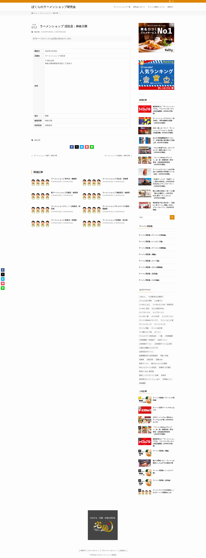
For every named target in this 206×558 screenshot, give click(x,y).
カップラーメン (158, 312)
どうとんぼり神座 (145, 301)
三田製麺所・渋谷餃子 (147, 340)
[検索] (173, 1)
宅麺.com (159, 359)
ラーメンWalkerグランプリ (148, 320)
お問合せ (122, 550)
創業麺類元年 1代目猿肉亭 (148, 356)
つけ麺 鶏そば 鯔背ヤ (155, 297)
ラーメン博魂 (144, 328)
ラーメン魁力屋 (156, 328)
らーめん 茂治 (144, 308)
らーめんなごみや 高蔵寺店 (163, 304)
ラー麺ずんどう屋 (145, 332)
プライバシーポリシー (109, 550)
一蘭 (160, 336)
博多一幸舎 (164, 356)
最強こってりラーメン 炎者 (148, 375)
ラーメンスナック (145, 324)
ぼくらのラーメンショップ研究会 (53, 6)
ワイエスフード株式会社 (147, 336)
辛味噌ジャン (167, 379)
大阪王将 (150, 359)
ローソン (157, 332)
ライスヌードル (167, 316)
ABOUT (83, 550)
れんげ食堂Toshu (158, 308)
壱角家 (141, 359)
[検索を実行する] (172, 217)
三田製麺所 (169, 336)
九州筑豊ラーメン (145, 344)
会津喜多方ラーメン (146, 352)
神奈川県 (36, 32)
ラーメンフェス (159, 324)
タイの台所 (155, 316)
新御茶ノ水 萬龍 (164, 367)
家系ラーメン (144, 363)
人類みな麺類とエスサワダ (148, 348)
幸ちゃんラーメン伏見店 (147, 367)
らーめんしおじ (144, 304)
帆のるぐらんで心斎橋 (159, 363)
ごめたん (142, 297)
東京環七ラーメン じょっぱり (149, 379)
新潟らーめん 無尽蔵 (146, 371)
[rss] (169, 1)
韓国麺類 (142, 383)
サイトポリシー (93, 550)
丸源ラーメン (162, 340)
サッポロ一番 (144, 316)
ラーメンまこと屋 (167, 320)
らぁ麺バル (158, 301)
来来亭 (163, 375)
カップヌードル (144, 312)
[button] (72, 147)
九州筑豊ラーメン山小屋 (163, 344)
